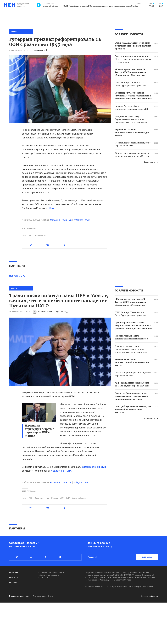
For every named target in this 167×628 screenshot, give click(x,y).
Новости (55, 220)
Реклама (13, 582)
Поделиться (39, 50)
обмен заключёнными (94, 466)
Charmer (154, 596)
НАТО (30, 498)
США (68, 498)
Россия (54, 498)
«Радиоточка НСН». (61, 470)
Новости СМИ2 (17, 275)
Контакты (13, 577)
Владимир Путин (41, 498)
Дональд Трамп (79, 498)
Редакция (13, 572)
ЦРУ (62, 498)
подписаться (147, 557)
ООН (30, 235)
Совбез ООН (39, 235)
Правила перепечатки (19, 596)
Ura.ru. (52, 208)
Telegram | (79, 220)
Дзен (64, 220)
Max (87, 220)
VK (70, 220)
